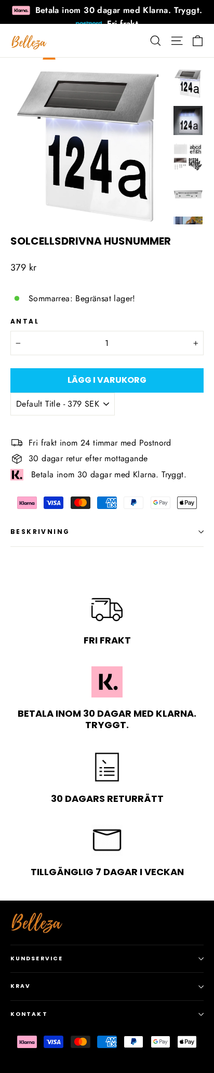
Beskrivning (40, 531)
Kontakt (29, 1014)
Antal (24, 321)
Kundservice (36, 958)
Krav (20, 986)
